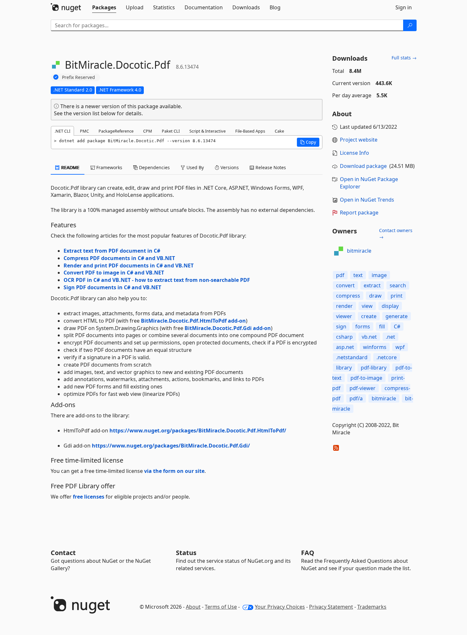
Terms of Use (221, 606)
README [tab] (70, 167)
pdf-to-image (366, 377)
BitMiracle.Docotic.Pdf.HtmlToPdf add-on (193, 320)
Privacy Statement (331, 606)
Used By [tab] (194, 167)
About (193, 606)
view (367, 305)
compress (348, 295)
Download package (363, 166)
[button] (308, 142)
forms (362, 326)
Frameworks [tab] (108, 167)
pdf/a (356, 398)
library (344, 367)
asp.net (345, 347)
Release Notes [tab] (270, 167)
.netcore (386, 357)
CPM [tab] (147, 131)
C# (397, 326)
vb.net (369, 336)
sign (341, 326)
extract (372, 285)
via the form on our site (174, 470)
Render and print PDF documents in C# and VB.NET (129, 265)
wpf (400, 347)
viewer (344, 316)
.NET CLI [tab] (62, 131)
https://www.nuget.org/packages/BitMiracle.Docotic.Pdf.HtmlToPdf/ (197, 430)
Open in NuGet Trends (367, 199)
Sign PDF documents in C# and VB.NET (112, 287)
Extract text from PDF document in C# (112, 250)
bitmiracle (359, 250)
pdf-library (373, 367)
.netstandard (352, 357)
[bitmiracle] (338, 251)
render (344, 305)
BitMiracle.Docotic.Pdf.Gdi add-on (228, 328)
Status (186, 552)
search (398, 285)
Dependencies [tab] (154, 167)
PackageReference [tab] (116, 131)
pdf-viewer (363, 388)
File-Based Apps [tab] (250, 131)
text (358, 275)
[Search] (410, 25)
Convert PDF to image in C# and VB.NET (114, 272)
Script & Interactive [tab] (207, 131)
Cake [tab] (279, 131)
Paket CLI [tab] (171, 131)
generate (396, 316)
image (379, 275)
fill (382, 326)
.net (390, 336)
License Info (354, 152)
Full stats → (404, 58)
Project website (358, 139)
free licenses (88, 496)
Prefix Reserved (78, 77)
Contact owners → (395, 233)
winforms (374, 347)
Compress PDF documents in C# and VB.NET (119, 258)
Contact (63, 552)
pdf (340, 275)
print (396, 295)
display (390, 305)
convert (345, 285)
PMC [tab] (84, 131)
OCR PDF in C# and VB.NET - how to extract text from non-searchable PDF (157, 279)
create (368, 316)
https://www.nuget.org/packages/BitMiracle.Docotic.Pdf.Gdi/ (171, 445)
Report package (359, 212)
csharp (344, 336)
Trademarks (371, 606)
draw (375, 295)
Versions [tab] (229, 167)
